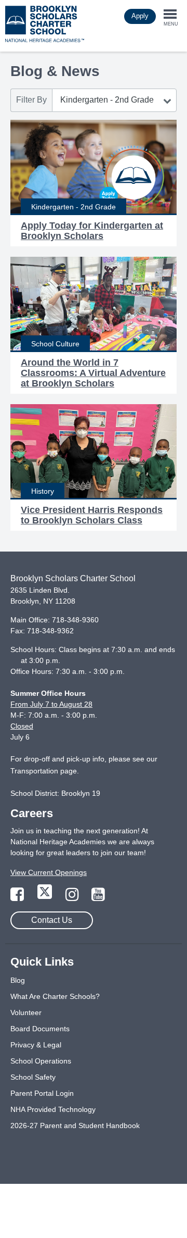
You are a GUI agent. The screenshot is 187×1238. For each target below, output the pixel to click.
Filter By (31, 99)
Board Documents (40, 1028)
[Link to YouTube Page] (98, 897)
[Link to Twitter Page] (45, 897)
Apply (140, 16)
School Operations (40, 1061)
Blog (17, 980)
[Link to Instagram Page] (73, 897)
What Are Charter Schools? (55, 996)
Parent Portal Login (42, 1093)
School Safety (33, 1077)
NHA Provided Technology (53, 1109)
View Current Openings (48, 872)
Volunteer (26, 1012)
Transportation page (43, 771)
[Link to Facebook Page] (18, 897)
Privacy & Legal (35, 1045)
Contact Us (51, 920)
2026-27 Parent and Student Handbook (75, 1125)
